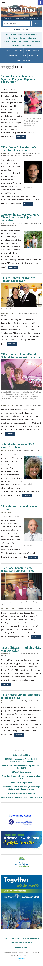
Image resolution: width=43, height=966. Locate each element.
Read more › (21, 136)
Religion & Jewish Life (30, 34)
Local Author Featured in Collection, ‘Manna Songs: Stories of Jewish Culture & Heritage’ (21, 788)
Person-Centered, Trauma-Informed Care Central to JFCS (21, 797)
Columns (14, 42)
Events (15, 38)
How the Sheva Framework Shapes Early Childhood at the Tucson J (21, 766)
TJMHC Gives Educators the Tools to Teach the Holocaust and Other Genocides (21, 760)
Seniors (25, 42)
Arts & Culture (11, 56)
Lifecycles (23, 38)
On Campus (16, 45)
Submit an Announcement (30, 938)
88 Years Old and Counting (21, 772)
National (26, 60)
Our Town (6, 42)
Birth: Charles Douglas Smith (21, 782)
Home (5, 938)
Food (20, 42)
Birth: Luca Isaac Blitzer (21, 755)
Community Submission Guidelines (21, 943)
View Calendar (15, 938)
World (36, 51)
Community (17, 51)
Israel (27, 51)
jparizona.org (21, 958)
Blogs (23, 45)
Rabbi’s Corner (32, 38)
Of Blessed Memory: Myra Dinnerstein (21, 793)
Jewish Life (33, 56)
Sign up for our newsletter (21, 29)
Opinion (8, 38)
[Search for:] (16, 23)
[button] (40, 2)
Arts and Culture (16, 34)
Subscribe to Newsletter (21, 947)
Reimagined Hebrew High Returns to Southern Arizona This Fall (21, 777)
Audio (29, 45)
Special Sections (35, 42)
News (7, 34)
